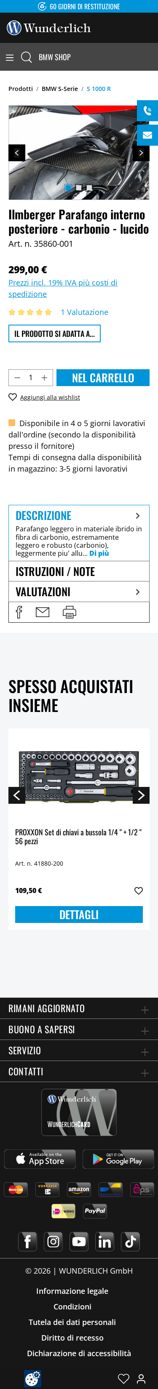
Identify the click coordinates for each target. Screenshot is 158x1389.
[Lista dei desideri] (124, 1378)
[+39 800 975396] (147, 110)
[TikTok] (130, 1241)
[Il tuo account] (141, 1378)
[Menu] (10, 56)
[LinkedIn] (104, 1241)
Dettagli (79, 914)
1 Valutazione (84, 312)
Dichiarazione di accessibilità (79, 1353)
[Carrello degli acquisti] (153, 56)
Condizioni (72, 1306)
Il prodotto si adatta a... (54, 333)
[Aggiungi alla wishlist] (138, 891)
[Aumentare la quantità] (45, 377)
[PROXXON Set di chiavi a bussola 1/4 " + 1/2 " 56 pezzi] (79, 777)
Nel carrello (103, 377)
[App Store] (40, 1159)
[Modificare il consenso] (32, 1378)
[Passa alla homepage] (49, 27)
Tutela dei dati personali (72, 1322)
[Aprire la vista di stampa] (69, 612)
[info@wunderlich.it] (147, 135)
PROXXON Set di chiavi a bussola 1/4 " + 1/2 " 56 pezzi (78, 837)
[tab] (79, 533)
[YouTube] (79, 1241)
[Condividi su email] (42, 612)
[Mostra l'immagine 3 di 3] (89, 187)
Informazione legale (72, 1291)
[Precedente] (16, 152)
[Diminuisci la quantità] (17, 377)
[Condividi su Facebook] (19, 612)
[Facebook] (27, 1241)
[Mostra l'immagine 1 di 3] (68, 187)
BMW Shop (55, 56)
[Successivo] (141, 152)
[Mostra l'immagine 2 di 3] (78, 187)
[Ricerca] (26, 56)
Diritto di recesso (72, 1338)
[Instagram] (53, 1241)
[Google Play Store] (118, 1159)
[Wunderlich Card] (79, 1112)
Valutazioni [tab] (43, 591)
